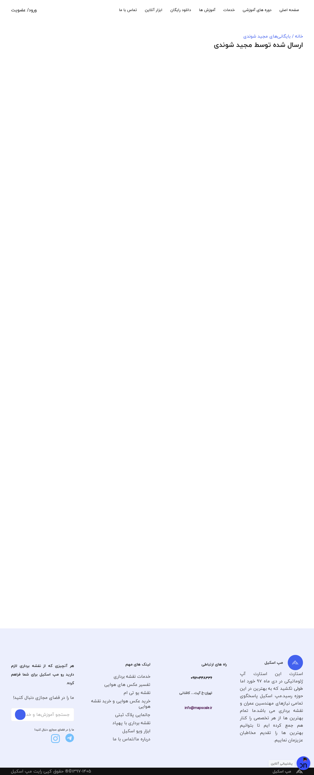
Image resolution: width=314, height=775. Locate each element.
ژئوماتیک (246, 338)
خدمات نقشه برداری (132, 676)
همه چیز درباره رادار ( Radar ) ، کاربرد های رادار (159, 286)
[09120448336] (219, 678)
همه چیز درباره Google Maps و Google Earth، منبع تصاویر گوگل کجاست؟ (261, 153)
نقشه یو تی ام (137, 692)
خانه (299, 36)
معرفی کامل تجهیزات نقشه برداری (162, 411)
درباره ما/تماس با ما (131, 739)
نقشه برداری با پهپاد (131, 723)
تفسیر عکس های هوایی (127, 684)
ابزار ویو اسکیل (136, 731)
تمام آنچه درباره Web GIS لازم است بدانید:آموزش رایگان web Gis (60, 150)
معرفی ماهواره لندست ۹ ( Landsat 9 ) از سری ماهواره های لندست (58, 286)
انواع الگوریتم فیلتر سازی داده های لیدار (259, 415)
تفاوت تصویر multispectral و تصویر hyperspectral (258, 544)
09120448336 (201, 678)
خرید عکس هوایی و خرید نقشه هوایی (120, 703)
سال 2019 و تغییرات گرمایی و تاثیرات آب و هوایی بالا (158, 150)
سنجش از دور (247, 73)
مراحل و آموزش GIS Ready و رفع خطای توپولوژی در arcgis (262, 286)
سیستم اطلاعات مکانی (58, 73)
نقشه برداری (157, 338)
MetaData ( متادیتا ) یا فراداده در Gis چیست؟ (59, 415)
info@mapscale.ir (198, 708)
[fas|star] (69, 737)
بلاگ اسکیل (265, 73)
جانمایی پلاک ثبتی (132, 715)
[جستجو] (20, 714)
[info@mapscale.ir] (219, 708)
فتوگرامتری (147, 209)
